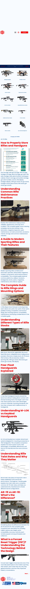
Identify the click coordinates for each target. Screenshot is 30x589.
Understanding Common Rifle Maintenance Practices (10, 193)
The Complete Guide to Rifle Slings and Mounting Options (13, 288)
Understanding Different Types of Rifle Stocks (15, 322)
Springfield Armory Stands (22, 105)
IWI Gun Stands (7, 130)
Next (27, 573)
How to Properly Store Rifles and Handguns (14, 144)
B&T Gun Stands (7, 105)
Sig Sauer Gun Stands (22, 92)
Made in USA (3, 66)
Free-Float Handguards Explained (9, 368)
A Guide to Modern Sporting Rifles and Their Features (13, 242)
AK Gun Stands (7, 92)
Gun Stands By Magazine (22, 130)
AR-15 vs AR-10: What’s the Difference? (10, 495)
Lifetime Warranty (27, 66)
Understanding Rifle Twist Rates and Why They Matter (14, 456)
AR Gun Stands (7, 79)
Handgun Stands (22, 79)
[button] (15, 32)
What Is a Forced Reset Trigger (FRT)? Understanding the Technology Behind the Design (13, 545)
